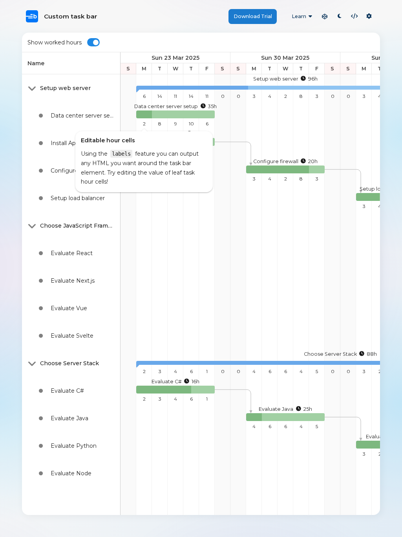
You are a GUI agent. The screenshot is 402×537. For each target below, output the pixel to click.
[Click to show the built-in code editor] (354, 16)
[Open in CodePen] (324, 16)
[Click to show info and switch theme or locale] (369, 16)
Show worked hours (54, 42)
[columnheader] (71, 63)
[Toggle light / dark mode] (339, 16)
